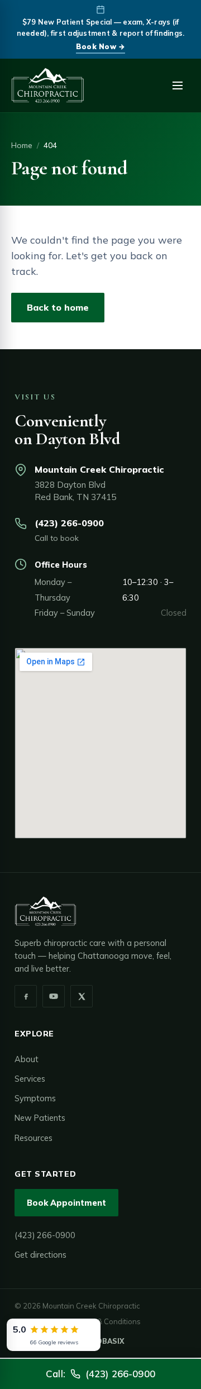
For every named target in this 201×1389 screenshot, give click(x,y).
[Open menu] (177, 85)
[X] (81, 996)
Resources (33, 1138)
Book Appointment (66, 1202)
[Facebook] (26, 996)
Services (30, 1078)
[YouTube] (53, 996)
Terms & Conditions (108, 1321)
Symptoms (35, 1098)
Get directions (40, 1254)
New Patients (40, 1117)
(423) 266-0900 (69, 523)
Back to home (58, 307)
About (27, 1059)
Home (21, 145)
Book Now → (101, 46)
